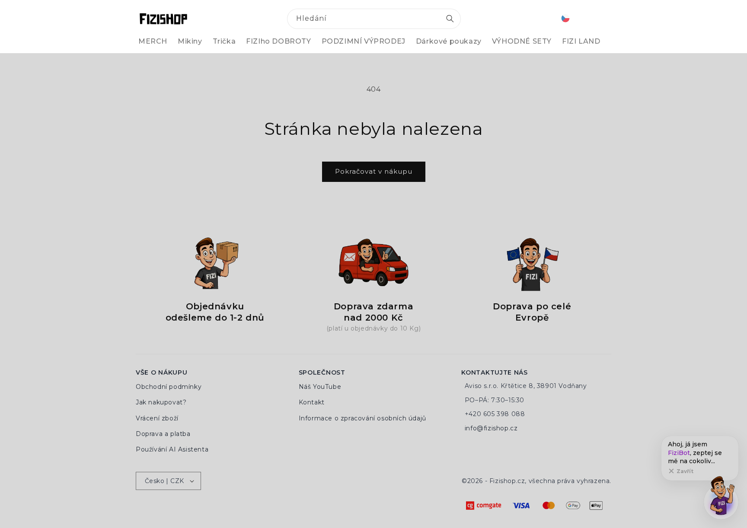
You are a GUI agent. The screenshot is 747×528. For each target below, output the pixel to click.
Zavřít (685, 471)
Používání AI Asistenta (172, 449)
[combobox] (373, 19)
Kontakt (312, 402)
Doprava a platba (163, 434)
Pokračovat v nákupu (373, 171)
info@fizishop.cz (491, 428)
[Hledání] (450, 18)
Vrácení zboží (157, 418)
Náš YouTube (320, 387)
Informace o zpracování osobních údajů (362, 418)
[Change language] (565, 19)
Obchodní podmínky (168, 387)
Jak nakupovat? (161, 402)
